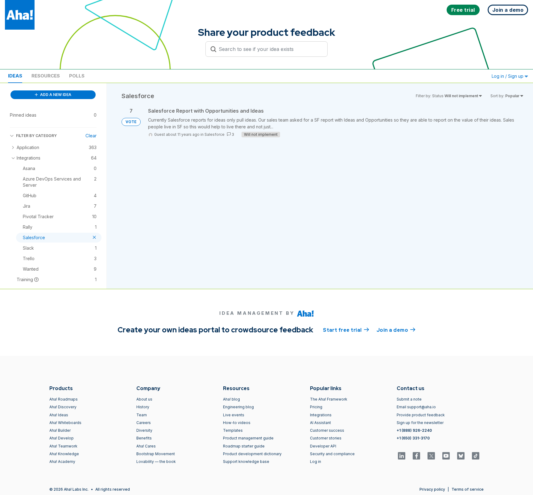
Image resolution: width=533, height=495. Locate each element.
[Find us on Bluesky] (461, 456)
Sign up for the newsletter (420, 422)
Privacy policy (432, 489)
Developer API (323, 446)
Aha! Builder (60, 430)
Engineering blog (238, 407)
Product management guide (248, 438)
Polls (77, 76)
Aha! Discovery (62, 407)
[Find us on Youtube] (446, 456)
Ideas (15, 76)
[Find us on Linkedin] (402, 456)
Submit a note (409, 399)
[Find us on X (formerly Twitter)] (431, 456)
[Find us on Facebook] (416, 456)
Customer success (327, 430)
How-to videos (236, 422)
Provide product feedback (421, 415)
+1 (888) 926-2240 (414, 430)
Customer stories (325, 438)
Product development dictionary (252, 453)
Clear (91, 136)
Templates (233, 430)
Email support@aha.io (416, 407)
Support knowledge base (246, 461)
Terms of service (468, 489)
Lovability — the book (156, 461)
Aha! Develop (61, 438)
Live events (233, 415)
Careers (143, 422)
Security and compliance (332, 453)
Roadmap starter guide (244, 446)
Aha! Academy (62, 461)
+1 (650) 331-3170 (413, 438)
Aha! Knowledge (64, 453)
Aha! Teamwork (63, 446)
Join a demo (396, 330)
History (142, 407)
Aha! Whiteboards (65, 422)
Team (141, 415)
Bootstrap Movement (155, 453)
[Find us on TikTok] (476, 456)
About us (144, 399)
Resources (45, 76)
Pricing (316, 407)
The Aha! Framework (328, 399)
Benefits (144, 438)
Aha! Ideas (58, 415)
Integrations (321, 415)
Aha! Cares (146, 446)
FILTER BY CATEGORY (36, 135)
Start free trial (346, 330)
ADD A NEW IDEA (55, 94)
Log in (315, 461)
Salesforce (215, 134)
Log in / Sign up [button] (508, 76)
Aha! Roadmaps (63, 399)
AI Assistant (320, 422)
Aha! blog (231, 399)
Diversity (144, 430)
